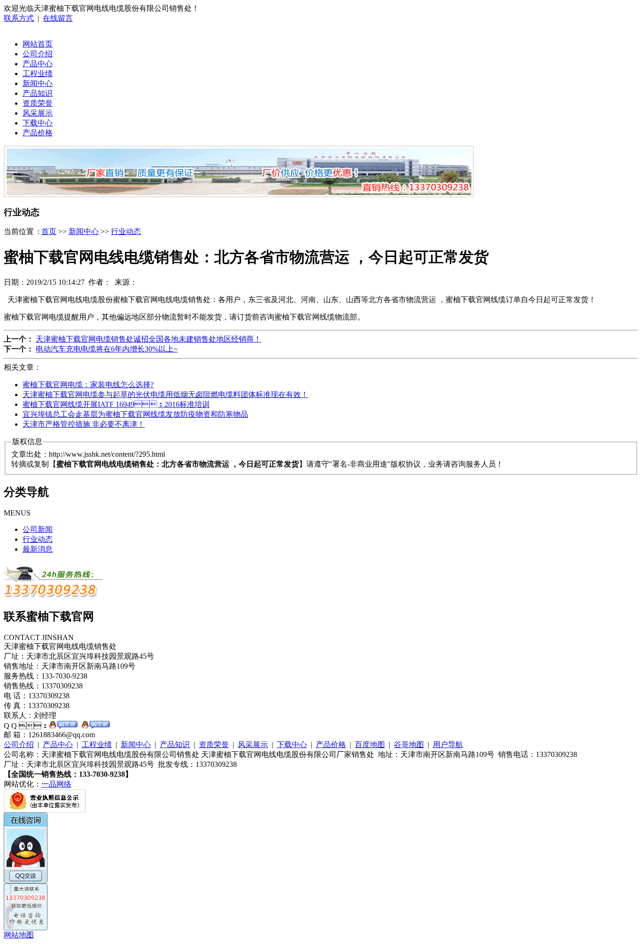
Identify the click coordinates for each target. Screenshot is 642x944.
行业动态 (126, 231)
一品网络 (56, 784)
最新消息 (38, 549)
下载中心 (38, 123)
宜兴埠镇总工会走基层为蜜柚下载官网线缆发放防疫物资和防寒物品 (135, 414)
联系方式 (19, 18)
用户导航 (448, 745)
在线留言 (58, 18)
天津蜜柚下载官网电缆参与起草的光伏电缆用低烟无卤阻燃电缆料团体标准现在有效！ (165, 394)
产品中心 (38, 64)
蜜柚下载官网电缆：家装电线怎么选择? (88, 385)
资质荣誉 (38, 103)
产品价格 (38, 133)
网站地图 (19, 935)
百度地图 (370, 745)
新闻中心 (38, 83)
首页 (48, 231)
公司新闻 (38, 529)
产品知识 (38, 93)
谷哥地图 (409, 745)
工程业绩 (38, 74)
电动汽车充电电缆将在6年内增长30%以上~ (107, 349)
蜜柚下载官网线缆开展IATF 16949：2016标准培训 (116, 404)
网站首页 (38, 44)
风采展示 (38, 113)
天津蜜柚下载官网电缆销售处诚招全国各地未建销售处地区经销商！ (148, 339)
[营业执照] (45, 810)
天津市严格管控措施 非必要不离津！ (84, 424)
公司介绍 (38, 54)
